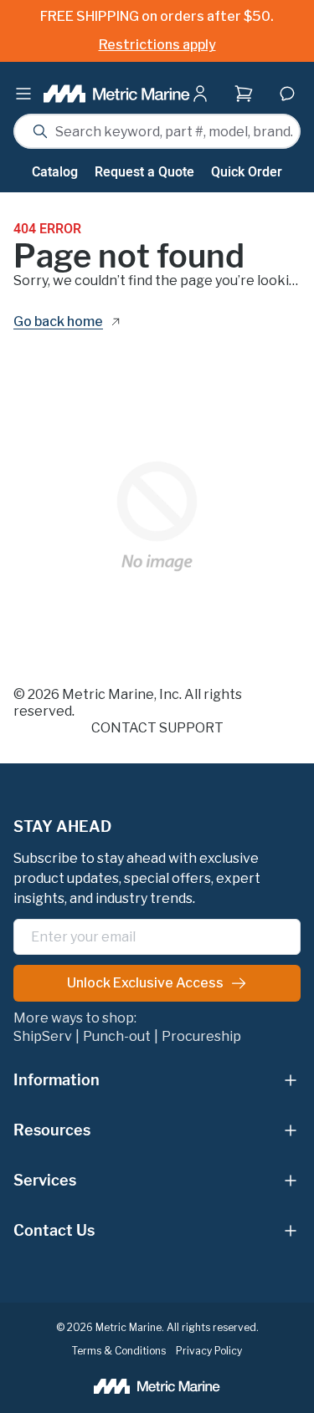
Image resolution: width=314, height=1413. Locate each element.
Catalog (55, 172)
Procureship (201, 1036)
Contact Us (54, 1230)
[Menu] (23, 94)
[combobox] (157, 131)
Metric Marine (108, 694)
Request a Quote (144, 172)
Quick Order (246, 172)
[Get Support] (287, 93)
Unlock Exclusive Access (145, 983)
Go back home (58, 322)
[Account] (203, 94)
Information (56, 1080)
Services (44, 1180)
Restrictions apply (157, 45)
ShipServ (42, 1036)
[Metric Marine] (117, 93)
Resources (51, 1130)
